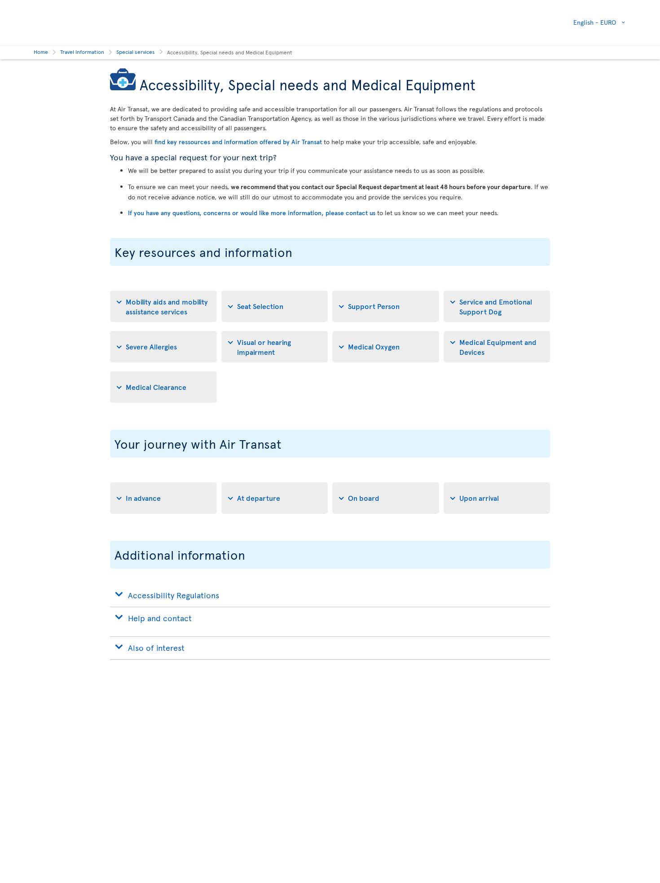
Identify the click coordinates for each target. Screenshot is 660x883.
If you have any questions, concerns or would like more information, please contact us (251, 212)
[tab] (163, 306)
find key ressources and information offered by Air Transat (238, 141)
